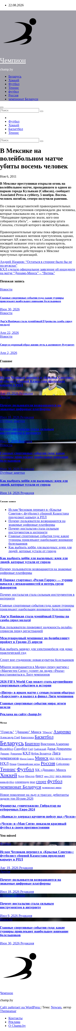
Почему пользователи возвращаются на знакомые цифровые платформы (30, 407)
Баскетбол (15, 129)
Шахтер (30, 776)
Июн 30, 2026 (10, 309)
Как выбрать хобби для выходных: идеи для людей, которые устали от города (34, 482)
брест (39, 776)
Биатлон (32, 743)
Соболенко (62, 764)
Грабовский (40, 749)
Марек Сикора (27, 758)
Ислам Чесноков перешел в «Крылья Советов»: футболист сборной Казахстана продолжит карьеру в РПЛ (37, 381)
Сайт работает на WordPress (20, 1007)
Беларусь (14, 76)
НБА (52, 758)
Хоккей (13, 80)
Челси (21, 776)
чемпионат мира (51, 787)
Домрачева (16, 753)
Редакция (26, 393)
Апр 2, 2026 (8, 353)
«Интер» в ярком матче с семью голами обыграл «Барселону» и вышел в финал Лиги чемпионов (37, 694)
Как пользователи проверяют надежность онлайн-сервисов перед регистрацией (36, 629)
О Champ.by (17, 1025)
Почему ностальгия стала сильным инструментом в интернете (27, 431)
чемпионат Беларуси (23, 99)
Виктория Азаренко (55, 744)
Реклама (14, 1022)
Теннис (13, 88)
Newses (56, 1007)
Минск (42, 758)
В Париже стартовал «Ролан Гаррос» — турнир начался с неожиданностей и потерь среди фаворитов (36, 583)
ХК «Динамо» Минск (50, 770)
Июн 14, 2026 (10, 493)
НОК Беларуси (63, 758)
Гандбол (20, 749)
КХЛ (26, 753)
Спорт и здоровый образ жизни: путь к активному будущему (37, 344)
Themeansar (8, 1011)
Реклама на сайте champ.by (21, 714)
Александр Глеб (10, 737)
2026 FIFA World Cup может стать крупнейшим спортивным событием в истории (36, 683)
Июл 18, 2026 (10, 417)
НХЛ (4, 763)
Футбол (13, 84)
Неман (13, 764)
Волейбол (6, 749)
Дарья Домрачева (59, 749)
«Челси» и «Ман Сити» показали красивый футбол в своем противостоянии (33, 825)
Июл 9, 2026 (9, 441)
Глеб (30, 749)
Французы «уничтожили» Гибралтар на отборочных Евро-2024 (30, 807)
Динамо (4, 753)
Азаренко (62, 731)
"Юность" (47, 732)
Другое (5, 397)
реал (32, 782)
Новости (6, 289)
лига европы (63, 776)
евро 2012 (49, 776)
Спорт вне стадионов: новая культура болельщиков (37, 660)
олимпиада (22, 782)
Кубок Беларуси (41, 753)
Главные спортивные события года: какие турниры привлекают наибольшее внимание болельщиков (32, 299)
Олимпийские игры (28, 764)
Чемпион (13, 60)
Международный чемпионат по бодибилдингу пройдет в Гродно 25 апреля (35, 640)
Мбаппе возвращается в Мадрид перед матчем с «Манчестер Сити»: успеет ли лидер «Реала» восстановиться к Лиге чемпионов (34, 670)
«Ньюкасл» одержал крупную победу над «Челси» (38, 816)
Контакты (15, 1018)
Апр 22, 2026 (9, 332)
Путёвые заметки (12, 421)
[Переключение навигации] (1, 107)
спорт (41, 781)
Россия (13, 95)
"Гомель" (7, 732)
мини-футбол (7, 782)
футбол (13, 91)
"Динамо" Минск (28, 732)
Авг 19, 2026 (9, 393)
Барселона (27, 737)
